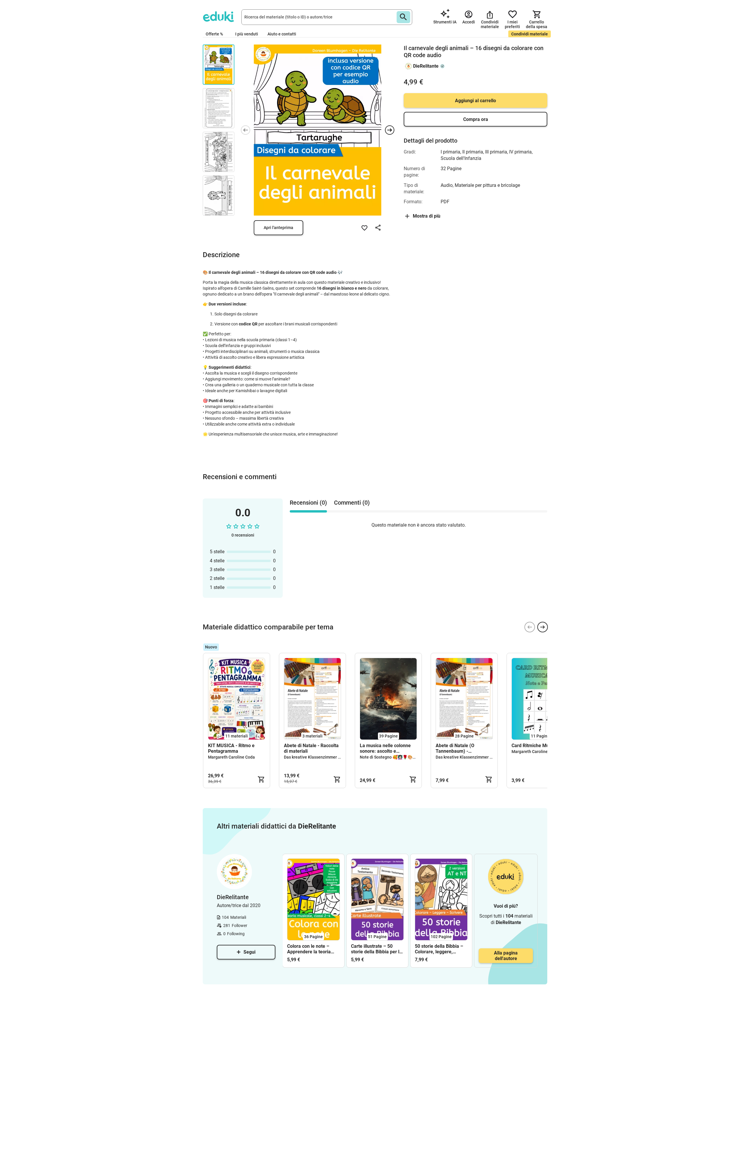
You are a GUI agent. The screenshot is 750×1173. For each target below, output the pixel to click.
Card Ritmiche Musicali (536, 745)
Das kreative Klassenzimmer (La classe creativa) (329, 757)
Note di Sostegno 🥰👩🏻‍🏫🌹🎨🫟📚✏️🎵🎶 (397, 757)
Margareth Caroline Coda (231, 757)
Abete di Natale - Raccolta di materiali (311, 748)
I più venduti (246, 34)
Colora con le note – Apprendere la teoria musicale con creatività (311, 949)
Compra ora (475, 119)
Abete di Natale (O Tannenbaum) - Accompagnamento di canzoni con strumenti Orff (464, 748)
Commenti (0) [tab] (352, 502)
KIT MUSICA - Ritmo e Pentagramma (231, 748)
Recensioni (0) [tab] (308, 502)
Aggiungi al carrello (475, 100)
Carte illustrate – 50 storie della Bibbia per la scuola (376, 949)
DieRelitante (426, 66)
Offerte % (214, 34)
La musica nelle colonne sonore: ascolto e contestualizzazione (385, 748)
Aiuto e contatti (281, 34)
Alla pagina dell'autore (506, 955)
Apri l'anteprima (278, 227)
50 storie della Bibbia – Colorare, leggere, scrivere (439, 949)
